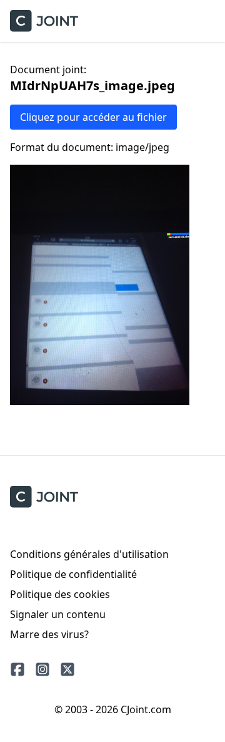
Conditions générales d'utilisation (89, 554)
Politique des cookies (60, 594)
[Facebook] (17, 669)
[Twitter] (67, 669)
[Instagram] (42, 669)
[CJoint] (44, 497)
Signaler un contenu (58, 614)
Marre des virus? (49, 634)
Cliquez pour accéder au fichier (93, 117)
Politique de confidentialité (73, 574)
